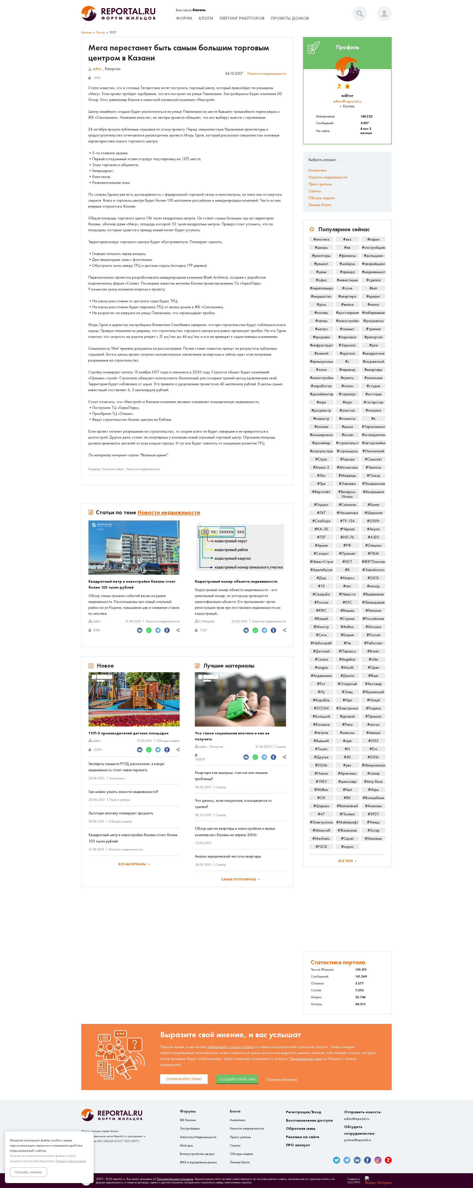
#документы (373, 320)
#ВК (347, 797)
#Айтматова (347, 467)
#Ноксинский (373, 451)
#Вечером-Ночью (347, 494)
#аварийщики (373, 263)
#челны (321, 320)
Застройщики (190, 1128)
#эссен (347, 434)
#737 (321, 537)
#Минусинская (373, 765)
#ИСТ (347, 561)
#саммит (347, 328)
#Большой (321, 716)
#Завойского (373, 569)
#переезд (347, 369)
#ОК (321, 797)
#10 (321, 586)
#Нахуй (373, 700)
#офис (321, 280)
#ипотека (321, 239)
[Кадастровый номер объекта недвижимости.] (240, 547)
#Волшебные (373, 797)
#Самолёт (373, 459)
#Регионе (373, 610)
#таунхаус (347, 394)
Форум (184, 18)
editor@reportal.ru (347, 101)
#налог (373, 304)
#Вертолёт (321, 491)
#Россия (373, 634)
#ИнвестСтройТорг (321, 561)
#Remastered (347, 806)
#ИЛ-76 (347, 537)
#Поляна (347, 814)
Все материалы (132, 864)
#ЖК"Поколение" (373, 561)
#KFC (347, 602)
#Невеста (347, 594)
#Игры (373, 789)
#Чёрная (347, 529)
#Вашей (321, 618)
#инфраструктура (321, 345)
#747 (321, 512)
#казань (321, 312)
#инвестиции (347, 280)
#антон (373, 724)
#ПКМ (373, 553)
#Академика (373, 491)
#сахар (373, 773)
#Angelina (347, 659)
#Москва (373, 626)
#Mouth (347, 667)
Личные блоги (319, 204)
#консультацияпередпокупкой (321, 451)
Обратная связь (301, 1128)
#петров (321, 732)
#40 (347, 757)
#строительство (347, 443)
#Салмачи (347, 504)
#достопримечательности (347, 312)
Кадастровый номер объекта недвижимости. (236, 581)
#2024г (321, 765)
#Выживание (373, 594)
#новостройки (321, 377)
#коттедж (373, 394)
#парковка (347, 337)
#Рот (321, 683)
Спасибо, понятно (28, 1172)
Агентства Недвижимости (198, 1137)
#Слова (321, 659)
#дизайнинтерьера (321, 394)
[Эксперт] (347, 86)
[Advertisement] (347, 909)
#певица (373, 732)
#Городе (347, 459)
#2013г (373, 577)
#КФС (321, 610)
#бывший (321, 740)
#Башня (347, 634)
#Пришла (373, 716)
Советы (280, 747)
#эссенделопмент (373, 434)
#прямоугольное (321, 361)
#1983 (321, 781)
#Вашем (347, 610)
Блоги (206, 18)
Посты (100, 32)
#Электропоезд (321, 822)
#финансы (347, 255)
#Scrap (373, 830)
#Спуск (321, 459)
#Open (373, 667)
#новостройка (347, 320)
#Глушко (321, 504)
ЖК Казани (188, 1120)
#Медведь (347, 475)
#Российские (373, 618)
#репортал (373, 337)
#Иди (347, 700)
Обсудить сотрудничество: (359, 1133)
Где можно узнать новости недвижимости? (123, 791)
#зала (321, 369)
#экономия (373, 377)
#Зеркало (347, 345)
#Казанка (321, 724)
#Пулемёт (347, 553)
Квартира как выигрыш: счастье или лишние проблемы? (231, 775)
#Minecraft (321, 830)
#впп (373, 288)
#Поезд (373, 475)
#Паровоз (347, 651)
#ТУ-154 (347, 520)
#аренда (347, 271)
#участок (347, 410)
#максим (347, 732)
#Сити (321, 634)
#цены (321, 271)
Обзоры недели (168, 741)
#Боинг (373, 504)
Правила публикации (282, 1079)
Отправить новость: (362, 1115)
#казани (321, 426)
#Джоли (347, 675)
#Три (321, 483)
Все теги (345, 861)
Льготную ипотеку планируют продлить (120, 813)
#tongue (321, 667)
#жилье (347, 304)
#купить (347, 377)
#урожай (347, 716)
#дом (321, 304)
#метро (321, 328)
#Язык (373, 675)
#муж (347, 740)
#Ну (321, 692)
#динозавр (347, 781)
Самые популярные (238, 879)
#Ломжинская (373, 483)
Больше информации (71, 1161)
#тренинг (373, 328)
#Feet (347, 789)
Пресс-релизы (119, 800)
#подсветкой (373, 361)
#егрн (321, 402)
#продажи (321, 337)
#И (347, 749)
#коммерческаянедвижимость (321, 434)
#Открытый (347, 683)
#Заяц (347, 692)
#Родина (373, 708)
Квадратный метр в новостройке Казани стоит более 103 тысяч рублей (132, 584)
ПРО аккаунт (298, 1145)
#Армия (321, 545)
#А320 (373, 537)
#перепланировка (321, 288)
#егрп (347, 402)
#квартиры (373, 369)
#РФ (347, 545)
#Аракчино (347, 773)
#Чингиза (373, 467)
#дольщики (373, 255)
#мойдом (347, 263)
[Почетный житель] (339, 86)
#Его (373, 749)
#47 (321, 814)
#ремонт (321, 263)
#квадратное (373, 353)
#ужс (347, 765)
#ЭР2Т (373, 814)
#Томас (321, 749)
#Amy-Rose (373, 781)
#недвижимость (373, 271)
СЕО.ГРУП (353, 1182)
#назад (373, 586)
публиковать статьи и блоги (230, 1046)
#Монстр (321, 626)
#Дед (321, 577)
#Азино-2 (321, 467)
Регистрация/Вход (303, 1112)
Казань (86, 32)
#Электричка (347, 708)
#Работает (373, 643)
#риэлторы (321, 255)
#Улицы (373, 822)
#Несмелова (347, 512)
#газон (347, 385)
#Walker (321, 789)
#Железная (347, 830)
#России (321, 602)
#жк (347, 247)
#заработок (321, 385)
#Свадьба (321, 594)
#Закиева (347, 483)
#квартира (347, 296)
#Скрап (347, 838)
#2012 (373, 740)
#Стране (347, 618)
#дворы (321, 247)
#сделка (373, 280)
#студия (373, 385)
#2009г (373, 520)
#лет (347, 586)
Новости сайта (112, 469)
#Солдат (321, 553)
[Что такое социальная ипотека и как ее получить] (240, 699)
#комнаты (347, 418)
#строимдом (347, 451)
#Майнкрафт (347, 822)
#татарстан (373, 402)
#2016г (373, 757)
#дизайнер (321, 443)
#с (347, 361)
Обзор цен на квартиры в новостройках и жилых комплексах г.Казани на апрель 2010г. (235, 831)
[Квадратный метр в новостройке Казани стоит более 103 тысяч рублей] (134, 547)
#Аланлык (373, 806)
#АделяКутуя (321, 569)
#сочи (347, 288)
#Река (347, 724)
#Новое (321, 773)
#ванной (321, 353)
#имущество (321, 296)
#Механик (373, 838)
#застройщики (373, 247)
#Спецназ (373, 545)
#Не (347, 643)
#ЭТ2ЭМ (321, 708)
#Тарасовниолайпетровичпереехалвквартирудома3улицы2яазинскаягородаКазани (373, 426)
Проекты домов (290, 18)
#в (373, 418)
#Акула (373, 529)
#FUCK (321, 846)
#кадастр (321, 418)
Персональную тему (305, 1058)
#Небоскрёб (321, 643)
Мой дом (186, 1145)
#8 (347, 569)
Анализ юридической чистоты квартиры (228, 856)
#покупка (373, 410)
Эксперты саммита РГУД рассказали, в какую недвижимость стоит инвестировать (126, 766)
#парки (373, 239)
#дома (347, 426)
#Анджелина (321, 675)
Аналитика (117, 778)
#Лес (321, 475)
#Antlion (347, 626)
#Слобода (321, 520)
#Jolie (373, 659)
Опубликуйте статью (184, 1079)
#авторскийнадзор (373, 443)
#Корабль (321, 700)
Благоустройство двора (197, 1154)
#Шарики (321, 806)
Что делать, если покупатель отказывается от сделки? (233, 803)
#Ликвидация (373, 602)
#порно (347, 846)
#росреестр (321, 410)
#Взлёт (373, 651)
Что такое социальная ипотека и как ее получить (232, 736)
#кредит (373, 296)
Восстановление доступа (309, 1120)
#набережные (373, 312)
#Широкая (373, 512)
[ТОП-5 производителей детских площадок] (134, 699)
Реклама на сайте (302, 1136)
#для (373, 345)
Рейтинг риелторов (242, 18)
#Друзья (321, 757)
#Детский (321, 651)
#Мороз (347, 577)
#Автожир (373, 683)
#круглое (347, 353)
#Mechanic (321, 838)
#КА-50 (321, 529)
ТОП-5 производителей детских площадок (128, 733)
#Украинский (373, 692)
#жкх (347, 239)
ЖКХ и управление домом (198, 1162)
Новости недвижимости (266, 73)
